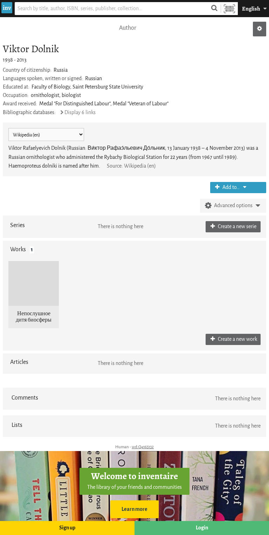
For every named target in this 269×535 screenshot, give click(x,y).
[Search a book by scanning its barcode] (229, 8)
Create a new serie (236, 226)
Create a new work (237, 339)
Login (202, 528)
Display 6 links (80, 112)
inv (7, 7)
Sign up (67, 528)
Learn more (134, 509)
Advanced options (233, 205)
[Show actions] (259, 29)
